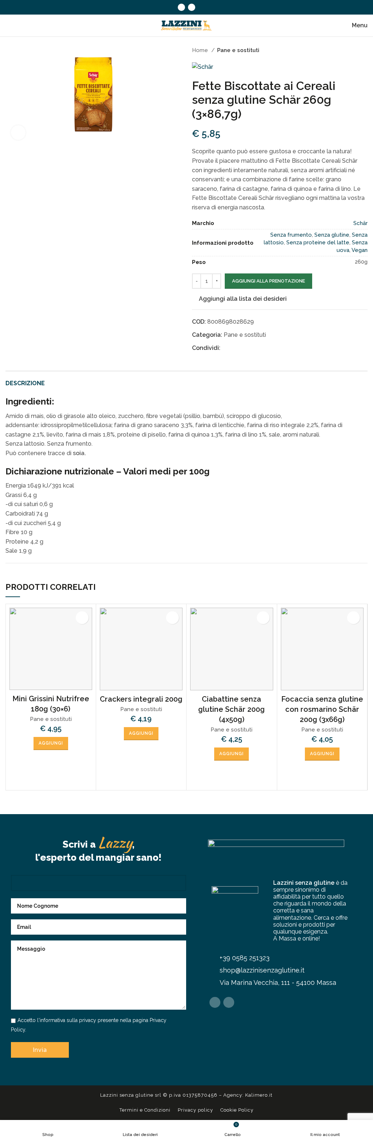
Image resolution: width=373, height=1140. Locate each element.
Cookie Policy (237, 1110)
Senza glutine (331, 235)
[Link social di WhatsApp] (260, 347)
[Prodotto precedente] (349, 50)
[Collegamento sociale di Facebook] (181, 7)
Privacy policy (195, 1110)
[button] (51, 743)
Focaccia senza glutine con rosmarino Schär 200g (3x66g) (322, 709)
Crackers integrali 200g (141, 699)
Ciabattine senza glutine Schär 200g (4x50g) (231, 709)
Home (200, 50)
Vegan (360, 250)
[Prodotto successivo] (364, 50)
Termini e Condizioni (144, 1110)
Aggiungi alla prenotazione (268, 281)
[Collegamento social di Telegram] (268, 347)
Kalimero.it (258, 1095)
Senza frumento (291, 235)
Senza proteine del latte (317, 242)
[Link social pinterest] (243, 347)
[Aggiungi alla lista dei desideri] (82, 617)
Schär (360, 223)
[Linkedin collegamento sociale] (251, 347)
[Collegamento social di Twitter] (235, 347)
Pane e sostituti (238, 50)
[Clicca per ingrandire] (18, 132)
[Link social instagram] (191, 7)
